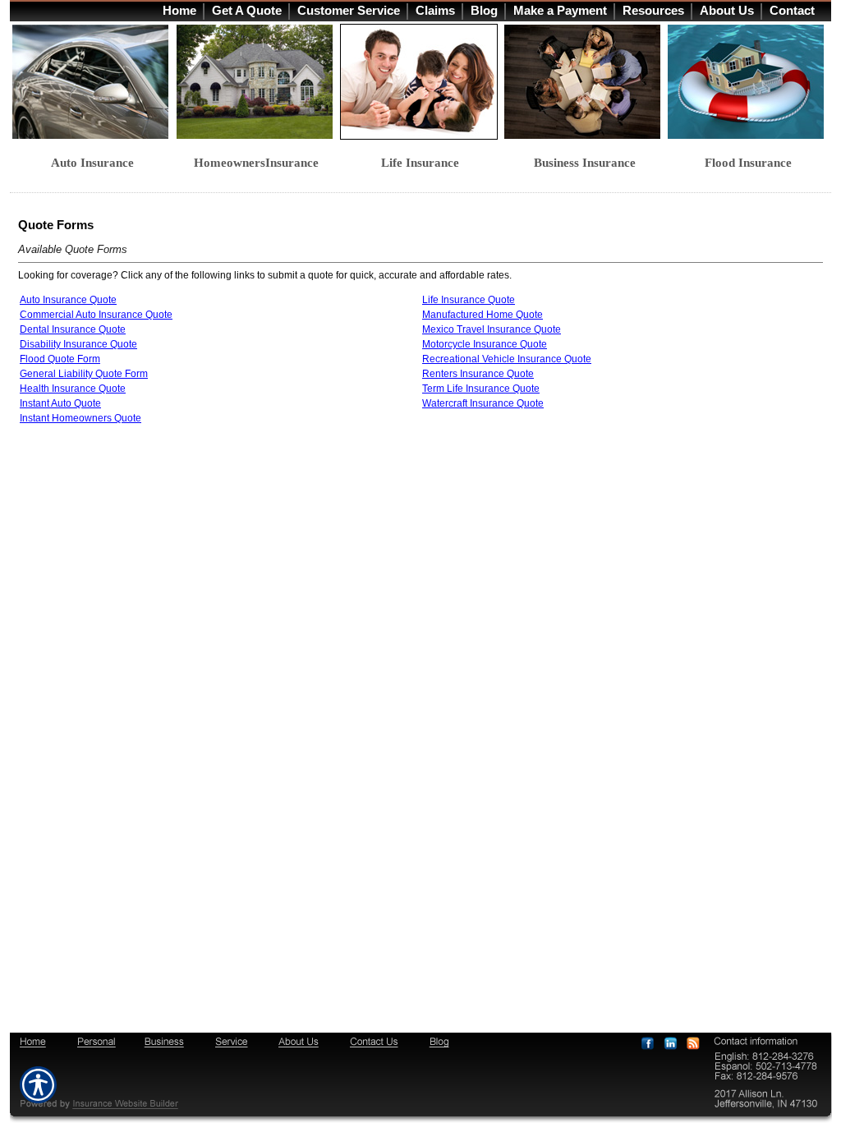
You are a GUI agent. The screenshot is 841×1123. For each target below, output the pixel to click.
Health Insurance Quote (73, 388)
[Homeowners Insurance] (257, 82)
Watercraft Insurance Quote (483, 403)
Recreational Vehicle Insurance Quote (506, 359)
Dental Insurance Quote (73, 329)
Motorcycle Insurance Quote (484, 344)
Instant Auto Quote (60, 403)
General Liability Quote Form (84, 374)
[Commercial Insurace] (584, 82)
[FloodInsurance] (748, 82)
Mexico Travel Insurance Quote (491, 329)
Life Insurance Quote (468, 300)
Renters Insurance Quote (478, 374)
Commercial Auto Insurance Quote (96, 314)
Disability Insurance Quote (78, 344)
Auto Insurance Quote (68, 300)
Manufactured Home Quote (482, 314)
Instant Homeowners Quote (80, 418)
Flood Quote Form (60, 359)
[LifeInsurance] (420, 82)
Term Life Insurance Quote (481, 388)
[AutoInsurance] (92, 82)
